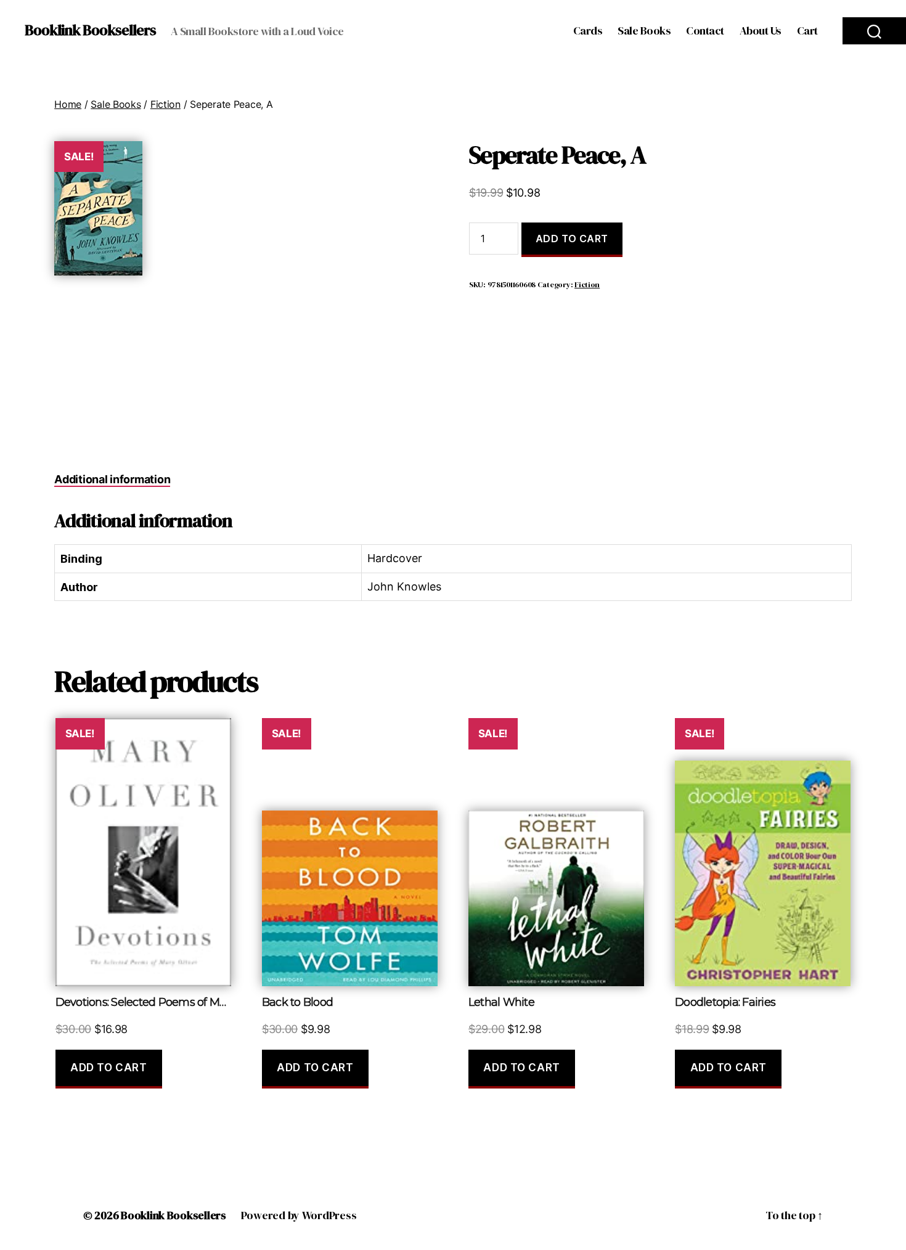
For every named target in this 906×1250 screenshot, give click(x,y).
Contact (705, 31)
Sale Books (644, 31)
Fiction (165, 104)
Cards (588, 31)
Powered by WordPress (299, 1215)
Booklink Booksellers (90, 30)
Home (67, 104)
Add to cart (572, 238)
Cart (807, 31)
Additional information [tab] (112, 479)
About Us (761, 31)
